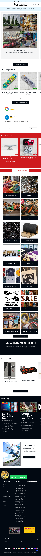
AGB (4, 494)
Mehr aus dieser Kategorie (20, 390)
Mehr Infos (19, 55)
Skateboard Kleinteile (10, 240)
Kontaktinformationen (23, 553)
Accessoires (29, 286)
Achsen (29, 195)
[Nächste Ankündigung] (39, 1)
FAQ (3, 489)
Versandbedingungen (7, 491)
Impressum (5, 501)
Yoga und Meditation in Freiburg (7, 505)
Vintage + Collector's (11, 331)
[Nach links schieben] (18, 60)
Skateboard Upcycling (29, 331)
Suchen (4, 484)
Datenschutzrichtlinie (7, 496)
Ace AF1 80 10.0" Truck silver (9, 158)
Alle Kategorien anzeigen (20, 64)
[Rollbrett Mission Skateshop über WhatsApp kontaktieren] (19, 479)
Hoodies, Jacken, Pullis (10, 286)
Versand (35, 552)
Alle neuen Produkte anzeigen (20, 102)
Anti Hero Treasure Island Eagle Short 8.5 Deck (28, 93)
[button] (2, 5)
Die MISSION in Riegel (20, 50)
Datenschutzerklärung (27, 552)
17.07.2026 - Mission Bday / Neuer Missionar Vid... (27, 417)
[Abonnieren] (29, 351)
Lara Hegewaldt (13, 116)
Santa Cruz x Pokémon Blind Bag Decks (9, 416)
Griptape (28, 240)
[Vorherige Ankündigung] (2, 1)
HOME (4, 486)
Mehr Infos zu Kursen (29, 456)
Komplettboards (10, 263)
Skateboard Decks (10, 195)
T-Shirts (29, 263)
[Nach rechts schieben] (23, 60)
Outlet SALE (29, 308)
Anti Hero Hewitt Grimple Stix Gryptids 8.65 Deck (9, 93)
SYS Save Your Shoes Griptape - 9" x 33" (9, 381)
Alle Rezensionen (33, 128)
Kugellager (29, 218)
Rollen (10, 218)
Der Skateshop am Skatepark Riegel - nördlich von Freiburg (19, 52)
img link (20, 14)
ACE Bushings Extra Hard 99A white (28, 157)
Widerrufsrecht (6, 499)
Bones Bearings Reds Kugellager (28, 380)
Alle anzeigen (37, 398)
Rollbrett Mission (14, 108)
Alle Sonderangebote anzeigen (20, 170)
